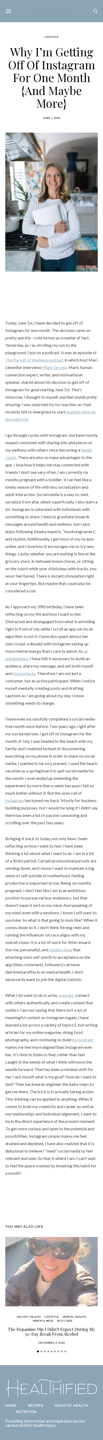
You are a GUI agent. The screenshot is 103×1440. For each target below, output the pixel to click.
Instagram (14, 800)
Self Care (64, 1320)
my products (24, 673)
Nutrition (26, 1412)
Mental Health (74, 1316)
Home (10, 1405)
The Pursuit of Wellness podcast (34, 359)
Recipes (35, 1405)
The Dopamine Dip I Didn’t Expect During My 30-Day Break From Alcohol (51, 1331)
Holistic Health (29, 1316)
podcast (66, 995)
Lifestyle (51, 37)
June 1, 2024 (51, 118)
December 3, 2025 (51, 1342)
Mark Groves (55, 367)
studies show (60, 949)
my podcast (82, 1039)
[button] (38, 1351)
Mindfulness (43, 1320)
